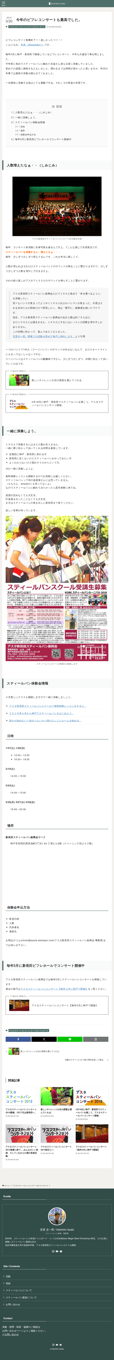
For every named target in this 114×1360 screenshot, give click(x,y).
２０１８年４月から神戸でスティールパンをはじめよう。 (41, 713)
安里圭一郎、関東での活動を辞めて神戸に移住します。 (44, 336)
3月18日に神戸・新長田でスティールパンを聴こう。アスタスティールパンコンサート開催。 (67, 403)
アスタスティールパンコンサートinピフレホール (27, 26)
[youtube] (57, 1251)
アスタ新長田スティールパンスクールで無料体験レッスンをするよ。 (48, 706)
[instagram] (53, 1251)
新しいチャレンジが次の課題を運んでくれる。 (58, 380)
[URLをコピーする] (95, 1039)
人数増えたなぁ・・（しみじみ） (34, 112)
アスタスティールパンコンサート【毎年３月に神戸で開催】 (54, 989)
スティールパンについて (19, 1290)
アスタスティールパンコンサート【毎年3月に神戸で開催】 (65, 1005)
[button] (18, 1039)
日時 (22, 126)
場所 (22, 130)
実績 (8, 1283)
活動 (8, 1276)
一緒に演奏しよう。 (26, 117)
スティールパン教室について (21, 1297)
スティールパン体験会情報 (30, 122)
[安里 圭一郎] (57, 3)
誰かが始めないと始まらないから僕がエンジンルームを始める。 (45, 720)
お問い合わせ (13, 1304)
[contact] (60, 1251)
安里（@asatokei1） (32, 44)
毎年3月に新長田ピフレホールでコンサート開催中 (43, 139)
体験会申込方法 (28, 134)
